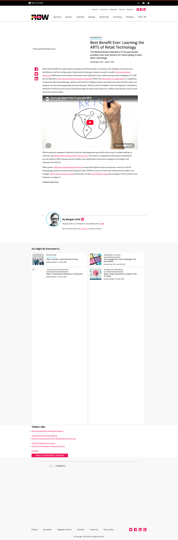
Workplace (130, 17)
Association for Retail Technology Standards (74, 79)
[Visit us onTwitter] (138, 9)
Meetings (91, 17)
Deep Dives (57, 17)
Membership (104, 17)
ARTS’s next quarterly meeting (62, 174)
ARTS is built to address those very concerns (71, 156)
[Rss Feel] (144, 529)
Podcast (122, 10)
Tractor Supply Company (99, 174)
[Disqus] (89, 494)
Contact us (84, 229)
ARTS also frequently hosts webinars (68, 167)
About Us (95, 10)
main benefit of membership (112, 79)
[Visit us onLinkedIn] (144, 9)
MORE (102, 224)
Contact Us (104, 10)
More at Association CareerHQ (50, 455)
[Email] (82, 219)
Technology (117, 17)
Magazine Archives (64, 530)
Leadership (80, 17)
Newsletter (113, 10)
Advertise (130, 10)
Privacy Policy (109, 530)
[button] (36, 3)
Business (69, 17)
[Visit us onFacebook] (141, 9)
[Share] (36, 69)
